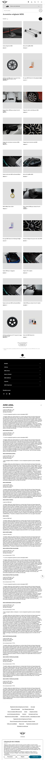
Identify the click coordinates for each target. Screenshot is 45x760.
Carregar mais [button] (22, 344)
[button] (39, 6)
